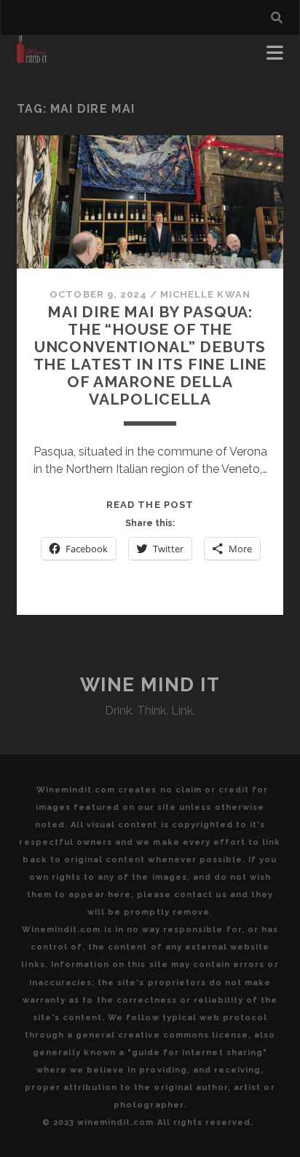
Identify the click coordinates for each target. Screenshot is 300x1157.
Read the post (150, 504)
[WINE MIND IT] (32, 57)
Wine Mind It (150, 685)
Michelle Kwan (205, 294)
